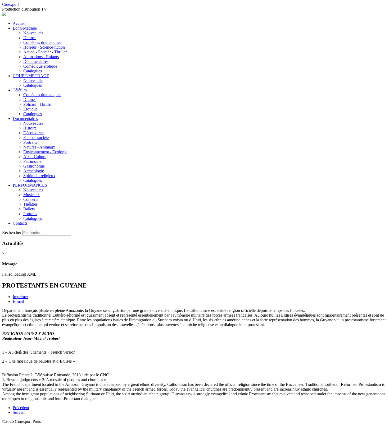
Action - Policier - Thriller (45, 52)
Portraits (30, 142)
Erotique (30, 109)
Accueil (19, 23)
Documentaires (35, 61)
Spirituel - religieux (39, 175)
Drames (29, 37)
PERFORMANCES (30, 185)
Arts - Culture (34, 156)
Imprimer (20, 296)
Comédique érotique (40, 66)
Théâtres (30, 204)
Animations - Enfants (41, 56)
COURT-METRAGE (31, 75)
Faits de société (36, 137)
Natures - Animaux (39, 147)
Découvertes (33, 133)
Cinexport (10, 4)
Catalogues (32, 71)
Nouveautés (33, 33)
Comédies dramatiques (42, 42)
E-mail (18, 301)
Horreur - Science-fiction (44, 47)
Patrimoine (32, 161)
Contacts (20, 223)
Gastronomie (34, 166)
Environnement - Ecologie (45, 152)
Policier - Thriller (37, 104)
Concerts (30, 199)
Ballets (29, 209)
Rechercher (11, 232)
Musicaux (31, 194)
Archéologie (33, 171)
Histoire (30, 128)
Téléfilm (20, 90)
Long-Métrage (25, 28)
